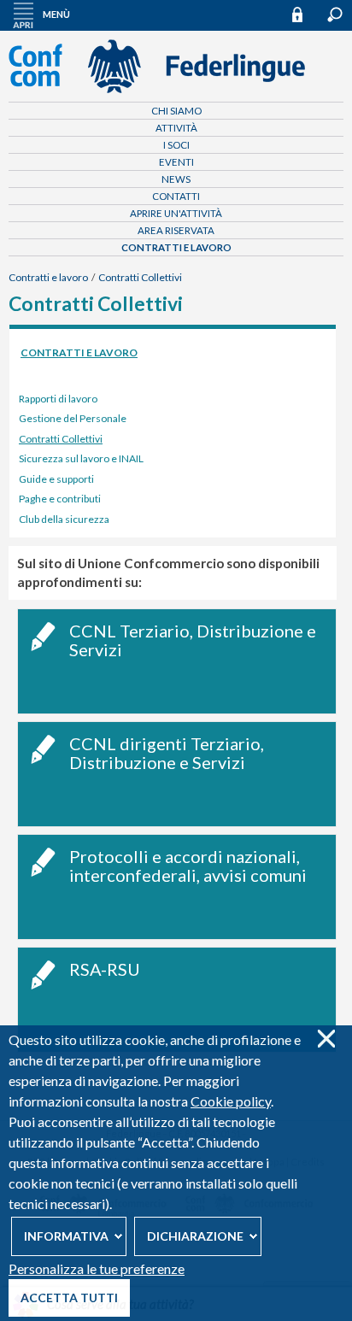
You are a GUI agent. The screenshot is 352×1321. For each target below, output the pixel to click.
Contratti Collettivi (140, 277)
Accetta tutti (69, 1297)
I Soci (176, 144)
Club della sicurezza (64, 519)
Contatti (176, 196)
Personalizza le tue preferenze (97, 1268)
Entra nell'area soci (305, 14)
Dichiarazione (195, 1236)
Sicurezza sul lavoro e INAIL (81, 458)
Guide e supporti (56, 479)
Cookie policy (231, 1101)
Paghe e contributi (60, 498)
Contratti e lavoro (176, 247)
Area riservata (176, 230)
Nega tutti (326, 1039)
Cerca (334, 14)
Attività (176, 127)
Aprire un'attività (176, 213)
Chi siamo (176, 110)
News (176, 179)
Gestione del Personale (72, 418)
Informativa (66, 1236)
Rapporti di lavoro (58, 398)
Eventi (176, 161)
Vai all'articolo (177, 661)
